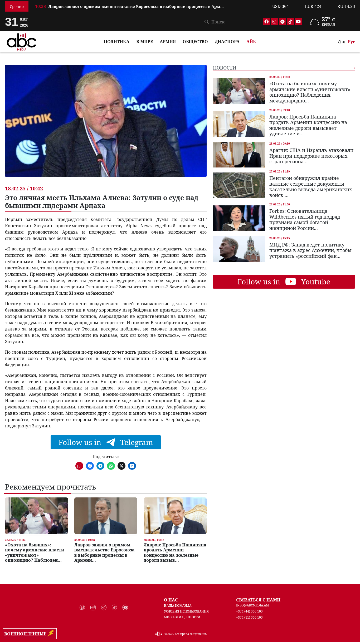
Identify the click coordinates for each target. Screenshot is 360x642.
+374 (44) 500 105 (249, 611)
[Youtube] (298, 21)
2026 (170, 633)
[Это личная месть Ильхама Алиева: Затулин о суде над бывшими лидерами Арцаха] (106, 125)
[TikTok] (290, 21)
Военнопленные (26, 634)
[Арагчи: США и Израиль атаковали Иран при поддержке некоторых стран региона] (239, 154)
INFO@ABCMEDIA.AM (252, 605)
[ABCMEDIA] (21, 41)
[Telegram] (282, 21)
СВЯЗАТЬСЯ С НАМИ (258, 600)
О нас (171, 600)
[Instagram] (274, 21)
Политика (116, 42)
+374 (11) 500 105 (249, 617)
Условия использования (186, 611)
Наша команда (177, 605)
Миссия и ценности (182, 617)
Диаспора (227, 42)
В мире (144, 42)
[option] (150, 9)
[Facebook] (266, 21)
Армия (168, 42)
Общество (195, 42)
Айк (251, 42)
